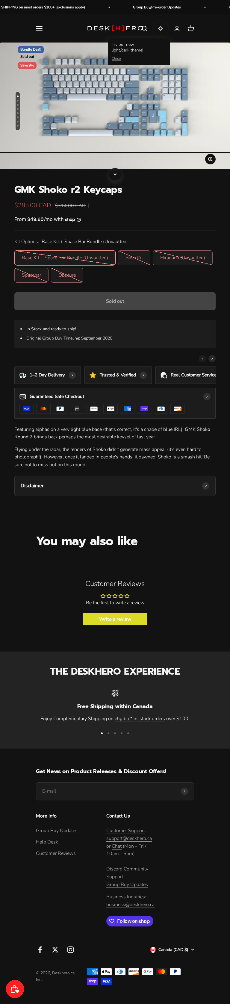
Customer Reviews (56, 853)
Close (116, 58)
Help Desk (47, 842)
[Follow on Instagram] (70, 950)
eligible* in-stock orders (140, 718)
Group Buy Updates (57, 830)
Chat (117, 846)
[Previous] (202, 358)
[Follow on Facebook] (40, 950)
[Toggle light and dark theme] (161, 28)
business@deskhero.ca (130, 904)
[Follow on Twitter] (55, 950)
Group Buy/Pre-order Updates (143, 7)
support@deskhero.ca (129, 838)
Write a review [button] (115, 619)
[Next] (115, 174)
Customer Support (125, 830)
